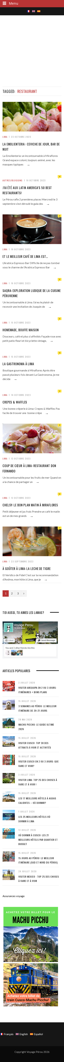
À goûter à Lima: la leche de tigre (27, 568)
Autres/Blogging (13, 180)
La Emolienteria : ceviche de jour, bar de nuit (31, 147)
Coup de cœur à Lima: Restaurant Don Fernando (29, 468)
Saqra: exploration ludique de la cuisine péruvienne (32, 293)
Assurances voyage (14, 896)
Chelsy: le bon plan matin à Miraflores (30, 505)
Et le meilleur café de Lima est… (25, 256)
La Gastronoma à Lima (18, 364)
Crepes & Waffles (15, 402)
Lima (5, 136)
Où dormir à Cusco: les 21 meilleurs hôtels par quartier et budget (38, 839)
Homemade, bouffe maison (21, 330)
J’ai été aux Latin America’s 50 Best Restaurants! (27, 190)
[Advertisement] (32, 50)
